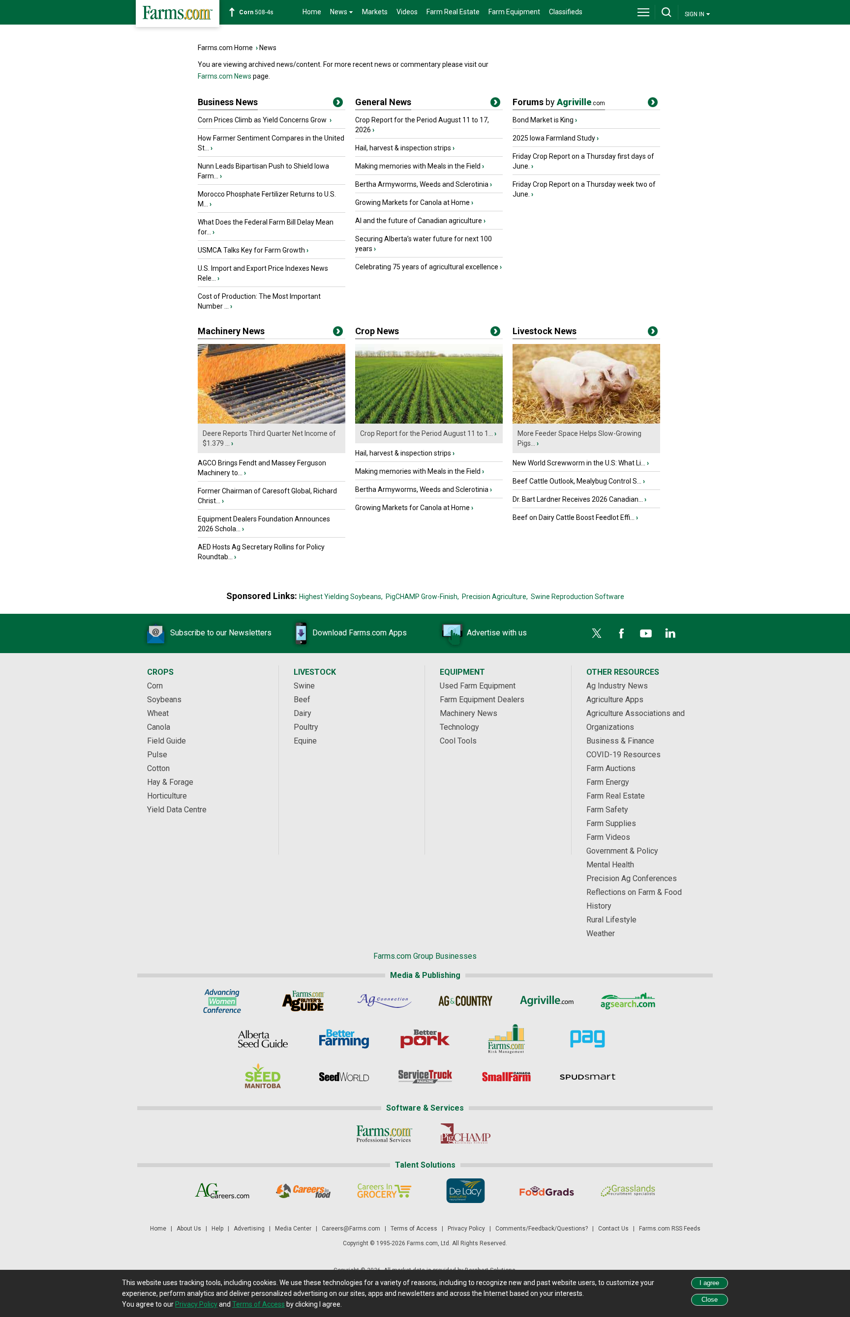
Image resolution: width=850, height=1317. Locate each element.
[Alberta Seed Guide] (263, 1039)
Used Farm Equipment (478, 685)
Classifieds (565, 12)
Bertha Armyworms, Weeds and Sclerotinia (421, 184)
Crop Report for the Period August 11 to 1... (426, 433)
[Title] (338, 104)
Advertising (249, 1228)
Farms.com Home (225, 48)
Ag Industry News (617, 685)
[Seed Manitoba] (263, 1076)
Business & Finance (620, 740)
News (267, 48)
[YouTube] (646, 633)
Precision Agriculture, (495, 597)
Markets (375, 12)
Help (217, 1228)
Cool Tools (458, 740)
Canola (158, 727)
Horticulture (167, 796)
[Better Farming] (344, 1039)
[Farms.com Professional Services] (384, 1133)
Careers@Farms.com (351, 1228)
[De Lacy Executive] (465, 1190)
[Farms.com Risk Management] (506, 1039)
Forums (559, 102)
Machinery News (231, 331)
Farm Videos (608, 837)
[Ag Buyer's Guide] (303, 1001)
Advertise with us (497, 632)
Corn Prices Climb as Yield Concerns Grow (263, 120)
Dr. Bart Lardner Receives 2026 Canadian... (578, 499)
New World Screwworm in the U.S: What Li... (579, 463)
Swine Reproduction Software (577, 597)
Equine (305, 740)
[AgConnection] (384, 1001)
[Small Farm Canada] (506, 1076)
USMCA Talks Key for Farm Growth (251, 250)
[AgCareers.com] (222, 1190)
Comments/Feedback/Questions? (541, 1228)
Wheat (158, 713)
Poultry (306, 727)
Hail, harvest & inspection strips (403, 148)
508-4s (256, 12)
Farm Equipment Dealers (482, 699)
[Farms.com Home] (177, 13)
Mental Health (610, 864)
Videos (407, 12)
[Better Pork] (425, 1039)
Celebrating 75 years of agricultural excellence (426, 267)
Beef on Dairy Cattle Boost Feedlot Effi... (574, 517)
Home (312, 12)
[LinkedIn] (670, 633)
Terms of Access (414, 1228)
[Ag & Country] (465, 1001)
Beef (302, 699)
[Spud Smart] (587, 1076)
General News (383, 102)
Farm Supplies (611, 823)
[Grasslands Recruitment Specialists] (628, 1190)
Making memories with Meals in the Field (418, 166)
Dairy (302, 713)
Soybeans (164, 699)
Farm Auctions (611, 768)
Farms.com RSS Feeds (669, 1228)
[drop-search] (666, 12)
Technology (459, 727)
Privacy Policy (466, 1228)
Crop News (377, 331)
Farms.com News (224, 76)
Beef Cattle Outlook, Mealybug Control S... (577, 481)
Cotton (158, 768)
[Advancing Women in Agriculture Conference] (222, 1001)
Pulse (157, 754)
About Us (189, 1228)
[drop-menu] (643, 12)
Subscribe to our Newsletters (221, 632)
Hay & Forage (170, 782)
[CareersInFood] (303, 1190)
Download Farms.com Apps (359, 632)
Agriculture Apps (614, 699)
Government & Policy (622, 851)
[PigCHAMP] (465, 1133)
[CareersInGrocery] (384, 1190)
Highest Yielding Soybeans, (341, 597)
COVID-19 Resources (623, 754)
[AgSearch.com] (628, 1001)
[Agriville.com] (546, 1001)
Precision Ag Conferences (631, 878)
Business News (228, 102)
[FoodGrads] (546, 1190)
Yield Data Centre (177, 809)
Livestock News (545, 331)
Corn (155, 685)
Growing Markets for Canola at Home (412, 202)
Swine (304, 685)
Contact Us (613, 1228)
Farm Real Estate (453, 12)
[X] (597, 633)
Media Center (293, 1228)
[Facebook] (621, 633)
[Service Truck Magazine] (425, 1076)
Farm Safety (607, 809)
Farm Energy (607, 782)
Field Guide (166, 740)
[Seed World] (344, 1076)
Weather (600, 933)
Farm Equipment (514, 12)
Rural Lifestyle (611, 919)
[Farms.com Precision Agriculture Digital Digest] (587, 1039)
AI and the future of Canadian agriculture (418, 221)
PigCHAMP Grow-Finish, (422, 597)
